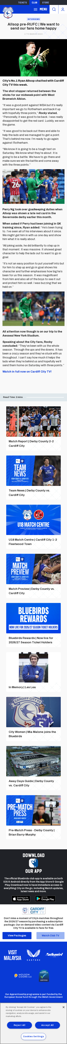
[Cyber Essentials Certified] (44, 975)
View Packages (17, 935)
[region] (33, 1023)
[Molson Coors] (23, 976)
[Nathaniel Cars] (54, 955)
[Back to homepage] (8, 12)
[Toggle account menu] (62, 9)
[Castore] (33, 955)
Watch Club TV (50, 935)
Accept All (47, 1025)
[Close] (63, 1007)
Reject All (19, 1025)
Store (45, 2)
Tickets (22, 2)
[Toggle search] (54, 9)
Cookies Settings (33, 1036)
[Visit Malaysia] (12, 955)
